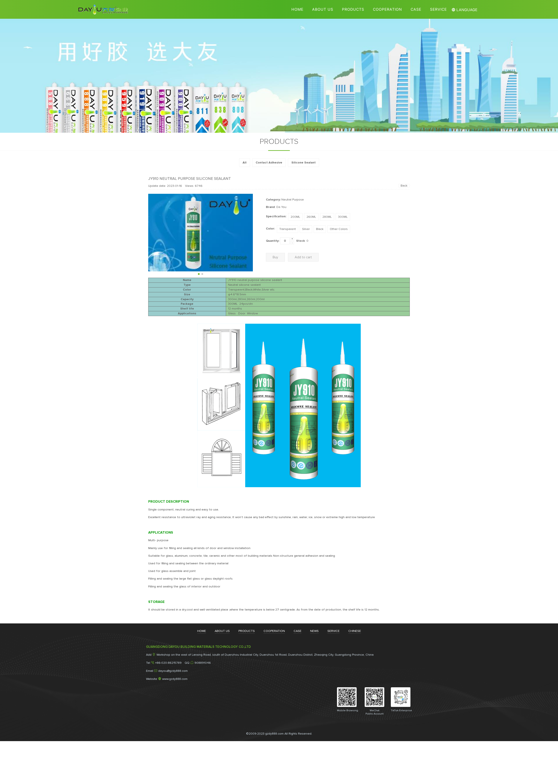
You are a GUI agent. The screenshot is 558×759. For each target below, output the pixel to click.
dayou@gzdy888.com (173, 670)
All (245, 162)
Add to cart (303, 257)
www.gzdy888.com (174, 679)
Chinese (354, 631)
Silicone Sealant (303, 162)
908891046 (202, 662)
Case (416, 9)
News (314, 631)
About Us (322, 9)
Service (438, 9)
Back (404, 185)
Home (297, 9)
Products (353, 9)
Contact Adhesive (269, 162)
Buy (275, 257)
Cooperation (387, 9)
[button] (199, 274)
